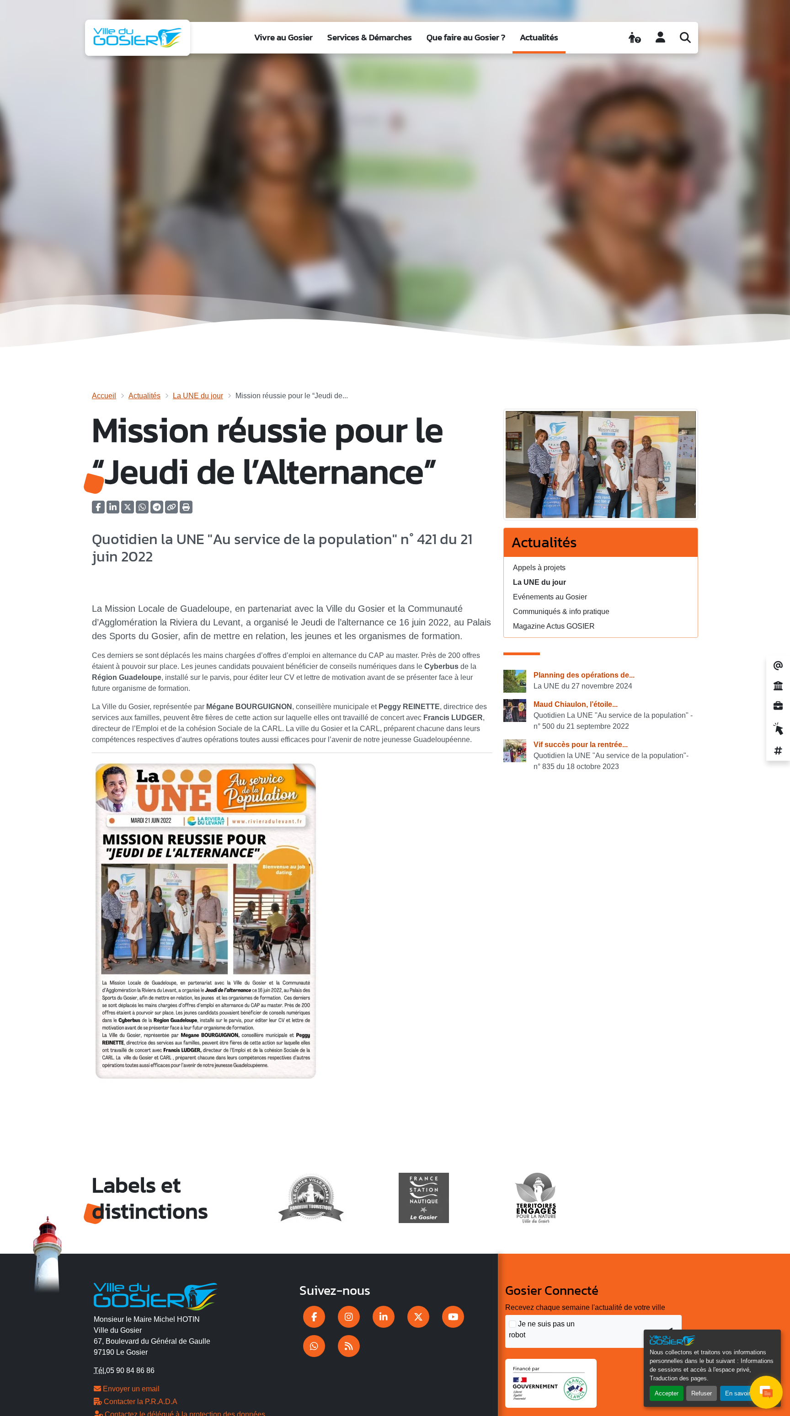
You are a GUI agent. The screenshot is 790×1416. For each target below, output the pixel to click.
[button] (186, 510)
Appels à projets (539, 568)
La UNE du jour (198, 396)
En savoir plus (744, 1393)
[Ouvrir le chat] (766, 1392)
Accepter (666, 1393)
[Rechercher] (685, 37)
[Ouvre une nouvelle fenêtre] (314, 1317)
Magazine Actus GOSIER (554, 626)
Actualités (539, 37)
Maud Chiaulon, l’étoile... (576, 704)
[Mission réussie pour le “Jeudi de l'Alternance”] (600, 467)
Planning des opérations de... (584, 675)
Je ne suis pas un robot (542, 1329)
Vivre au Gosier (283, 37)
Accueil (104, 396)
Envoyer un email (130, 1389)
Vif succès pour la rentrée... (581, 744)
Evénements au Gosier (550, 597)
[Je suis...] (634, 37)
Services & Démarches (369, 37)
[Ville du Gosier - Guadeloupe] (156, 1295)
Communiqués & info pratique (561, 611)
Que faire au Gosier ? (466, 37)
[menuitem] (283, 37)
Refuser (701, 1393)
